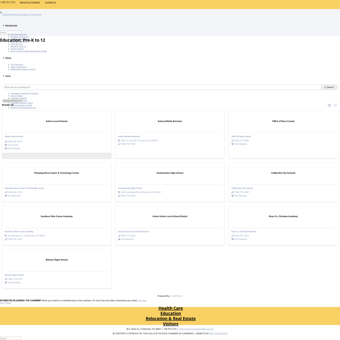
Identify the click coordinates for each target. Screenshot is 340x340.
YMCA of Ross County (241, 136)
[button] (329, 105)
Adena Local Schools (14, 136)
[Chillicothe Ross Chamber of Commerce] (20, 14)
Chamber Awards (19, 98)
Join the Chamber (19, 34)
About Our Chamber (30, 2)
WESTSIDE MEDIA (218, 333)
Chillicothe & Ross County (23, 69)
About (8, 57)
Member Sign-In (18, 46)
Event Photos (17, 48)
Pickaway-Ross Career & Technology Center (24, 188)
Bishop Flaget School (14, 275)
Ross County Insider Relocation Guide (29, 51)
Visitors (170, 324)
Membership (11, 25)
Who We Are (16, 44)
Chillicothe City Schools (242, 188)
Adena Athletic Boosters (129, 136)
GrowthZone (176, 295)
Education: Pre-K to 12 (12, 101)
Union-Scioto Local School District (133, 231)
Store (8, 75)
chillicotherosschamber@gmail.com (196, 329)
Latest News (17, 95)
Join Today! (5, 302)
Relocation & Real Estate (171, 318)
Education (170, 313)
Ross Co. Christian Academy (244, 231)
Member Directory (19, 36)
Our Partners (17, 64)
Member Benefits (19, 41)
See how (142, 300)
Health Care (170, 308)
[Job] (5, 155)
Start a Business (18, 66)
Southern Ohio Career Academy (19, 231)
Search (330, 87)
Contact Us (50, 2)
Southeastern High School (130, 188)
